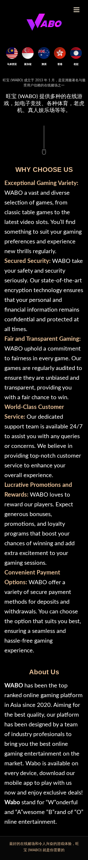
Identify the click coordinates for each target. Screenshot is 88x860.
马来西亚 (12, 64)
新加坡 (28, 64)
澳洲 (44, 64)
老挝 (76, 64)
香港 (59, 64)
